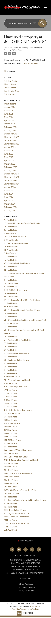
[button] (12, 549)
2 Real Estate (10, 233)
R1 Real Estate (10, 503)
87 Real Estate (10, 370)
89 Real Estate (10, 373)
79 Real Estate (10, 350)
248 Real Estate (11, 240)
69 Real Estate (10, 303)
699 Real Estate (11, 306)
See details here (31, 63)
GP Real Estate (10, 430)
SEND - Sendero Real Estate (16, 516)
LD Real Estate (10, 433)
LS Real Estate (10, 443)
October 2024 (10, 180)
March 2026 (9, 123)
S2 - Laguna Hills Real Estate (16, 513)
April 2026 (9, 120)
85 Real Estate (10, 363)
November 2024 (11, 177)
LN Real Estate (10, 436)
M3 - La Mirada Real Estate (16, 456)
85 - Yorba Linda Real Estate (16, 360)
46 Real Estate (10, 260)
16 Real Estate (10, 230)
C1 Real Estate (10, 393)
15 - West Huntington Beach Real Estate (22, 223)
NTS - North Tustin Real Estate (18, 473)
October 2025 (10, 140)
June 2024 (8, 193)
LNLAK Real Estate (12, 440)
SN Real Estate (10, 520)
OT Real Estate (11, 486)
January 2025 (10, 170)
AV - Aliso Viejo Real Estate (16, 386)
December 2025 (11, 133)
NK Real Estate (11, 470)
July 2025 (8, 150)
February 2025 (10, 167)
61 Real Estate (10, 266)
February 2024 (10, 207)
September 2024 (11, 183)
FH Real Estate (10, 426)
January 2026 (10, 130)
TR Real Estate (10, 526)
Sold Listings (9, 94)
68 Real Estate (10, 293)
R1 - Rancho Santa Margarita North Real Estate (25, 500)
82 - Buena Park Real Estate (16, 353)
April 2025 (9, 160)
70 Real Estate (17, 50)
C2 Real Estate (10, 396)
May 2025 (8, 157)
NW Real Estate (11, 483)
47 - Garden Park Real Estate (17, 263)
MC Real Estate (11, 463)
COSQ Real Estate (12, 413)
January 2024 (10, 210)
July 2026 (8, 110)
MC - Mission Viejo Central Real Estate (21, 460)
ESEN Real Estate (12, 423)
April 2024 (9, 200)
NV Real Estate (11, 480)
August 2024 (10, 187)
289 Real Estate (11, 250)
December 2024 (11, 173)
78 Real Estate (10, 346)
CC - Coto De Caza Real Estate (18, 410)
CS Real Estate (10, 416)
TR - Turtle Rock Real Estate (16, 523)
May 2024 (8, 197)
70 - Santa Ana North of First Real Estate (22, 310)
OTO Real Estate (11, 493)
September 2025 (11, 143)
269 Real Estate (11, 246)
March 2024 (9, 203)
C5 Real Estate (10, 406)
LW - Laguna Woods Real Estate (18, 450)
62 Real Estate (10, 270)
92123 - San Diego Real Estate (17, 380)
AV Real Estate (10, 390)
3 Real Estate (10, 253)
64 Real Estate (10, 280)
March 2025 (9, 163)
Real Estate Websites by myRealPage (25, 609)
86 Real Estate (10, 366)
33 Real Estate (10, 256)
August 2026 (10, 107)
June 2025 (8, 153)
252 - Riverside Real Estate (16, 243)
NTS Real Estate (11, 476)
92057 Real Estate (12, 376)
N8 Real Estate (10, 466)
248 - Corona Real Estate (15, 236)
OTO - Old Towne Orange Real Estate (21, 490)
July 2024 (8, 190)
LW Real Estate (11, 453)
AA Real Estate (10, 383)
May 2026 (8, 117)
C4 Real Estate (10, 403)
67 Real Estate (10, 286)
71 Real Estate (10, 316)
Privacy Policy (35, 606)
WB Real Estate (11, 530)
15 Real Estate (10, 226)
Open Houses (10, 87)
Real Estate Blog (11, 91)
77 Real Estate (10, 343)
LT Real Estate (10, 446)
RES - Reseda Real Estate (15, 510)
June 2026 (8, 113)
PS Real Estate (10, 496)
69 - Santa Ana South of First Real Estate (22, 300)
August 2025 (10, 147)
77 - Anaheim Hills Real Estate (17, 340)
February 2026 (10, 127)
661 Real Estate (11, 283)
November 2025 (11, 137)
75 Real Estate (10, 336)
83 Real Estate (10, 356)
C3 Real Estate (10, 400)
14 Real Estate (10, 220)
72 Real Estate (10, 326)
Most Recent (10, 103)
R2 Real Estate (10, 506)
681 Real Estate (11, 296)
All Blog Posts (10, 81)
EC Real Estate (10, 420)
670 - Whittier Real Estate (15, 290)
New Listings (10, 84)
